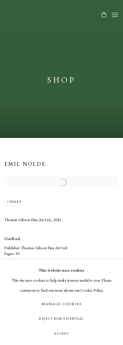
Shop (61, 80)
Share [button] (15, 202)
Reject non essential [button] (61, 319)
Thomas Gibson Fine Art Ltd (46, 15)
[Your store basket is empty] (103, 15)
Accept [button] (61, 334)
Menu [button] (114, 15)
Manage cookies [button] (61, 303)
